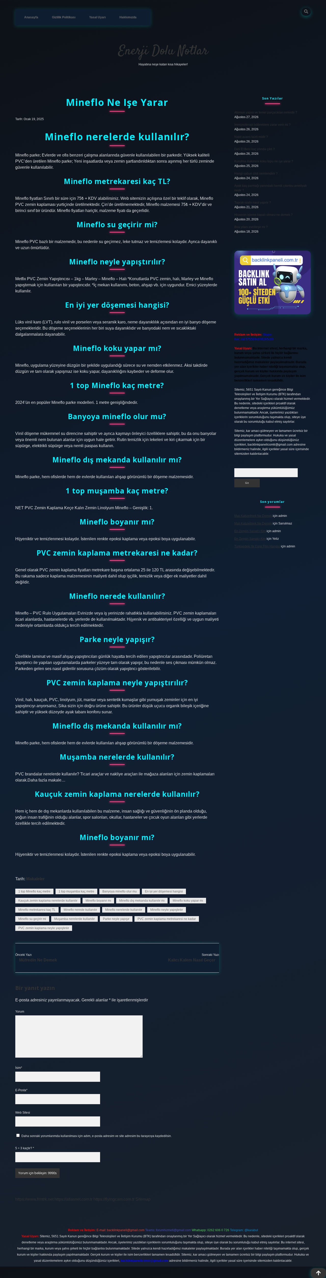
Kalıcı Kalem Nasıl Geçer (191, 960)
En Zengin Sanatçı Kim (250, 531)
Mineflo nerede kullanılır (80, 910)
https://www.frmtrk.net (34, 1199)
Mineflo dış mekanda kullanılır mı (142, 900)
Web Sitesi (22, 1112)
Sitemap (143, 1199)
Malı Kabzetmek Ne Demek (253, 516)
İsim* (18, 1068)
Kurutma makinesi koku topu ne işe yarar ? (263, 161)
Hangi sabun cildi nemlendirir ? (256, 173)
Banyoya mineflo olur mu (119, 891)
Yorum (19, 1011)
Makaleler (35, 879)
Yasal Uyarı (97, 17)
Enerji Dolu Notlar (163, 51)
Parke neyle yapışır (116, 919)
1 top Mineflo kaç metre (34, 891)
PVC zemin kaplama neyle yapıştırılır (43, 928)
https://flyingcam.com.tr (113, 1199)
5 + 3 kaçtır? (24, 1148)
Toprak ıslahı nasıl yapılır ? (252, 202)
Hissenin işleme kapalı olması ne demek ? (263, 215)
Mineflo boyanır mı (98, 900)
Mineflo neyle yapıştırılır (166, 910)
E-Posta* (21, 1090)
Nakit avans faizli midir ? (251, 137)
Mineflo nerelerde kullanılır (123, 910)
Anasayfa (31, 17)
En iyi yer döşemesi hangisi (164, 891)
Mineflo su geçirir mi (32, 919)
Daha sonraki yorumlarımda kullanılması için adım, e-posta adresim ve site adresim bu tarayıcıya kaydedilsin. (96, 1136)
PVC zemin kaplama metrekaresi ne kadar (167, 919)
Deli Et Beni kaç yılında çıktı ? (254, 149)
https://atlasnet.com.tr (73, 1199)
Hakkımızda (128, 17)
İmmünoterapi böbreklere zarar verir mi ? (262, 124)
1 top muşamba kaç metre (76, 891)
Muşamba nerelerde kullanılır (74, 919)
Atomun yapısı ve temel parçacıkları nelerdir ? (265, 112)
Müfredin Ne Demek (38, 960)
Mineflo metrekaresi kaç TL (37, 910)
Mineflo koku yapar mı (188, 900)
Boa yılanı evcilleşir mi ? (251, 227)
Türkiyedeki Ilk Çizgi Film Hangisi (257, 546)
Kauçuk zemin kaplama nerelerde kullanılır (47, 900)
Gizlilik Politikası (63, 17)
